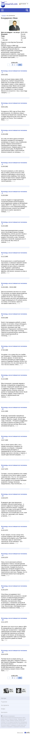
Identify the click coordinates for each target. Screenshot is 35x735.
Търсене (4, 702)
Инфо (3, 709)
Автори (4, 15)
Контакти (4, 712)
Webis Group (20, 732)
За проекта (5, 705)
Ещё (17, 57)
